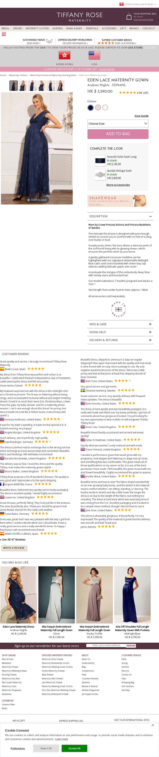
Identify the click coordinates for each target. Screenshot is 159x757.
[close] (152, 725)
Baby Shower (48, 674)
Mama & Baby (74, 28)
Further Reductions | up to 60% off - (79, 69)
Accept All (74, 748)
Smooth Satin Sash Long (122, 157)
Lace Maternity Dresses (52, 682)
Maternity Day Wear (11, 678)
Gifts (123, 28)
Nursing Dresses (9, 674)
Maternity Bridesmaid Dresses (55, 694)
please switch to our (119, 47)
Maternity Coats (9, 686)
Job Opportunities (90, 694)
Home (3, 75)
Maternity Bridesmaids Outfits (55, 663)
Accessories (109, 28)
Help (124, 678)
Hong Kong (64, 64)
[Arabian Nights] (90, 107)
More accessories (118, 185)
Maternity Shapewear (11, 690)
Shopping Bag (128, 682)
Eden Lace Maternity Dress (18, 626)
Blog (84, 667)
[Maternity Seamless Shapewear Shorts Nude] (117, 207)
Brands (134, 28)
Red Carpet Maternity (12, 682)
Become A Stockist (90, 686)
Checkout (148, 28)
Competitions (88, 670)
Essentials (92, 28)
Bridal (6, 28)
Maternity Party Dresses (52, 659)
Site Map (126, 690)
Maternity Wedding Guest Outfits (57, 667)
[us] (94, 60)
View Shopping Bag (143, 19)
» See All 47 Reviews (12, 539)
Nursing (58, 28)
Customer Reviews (90, 678)
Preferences (18, 748)
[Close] (150, 47)
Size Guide (142, 116)
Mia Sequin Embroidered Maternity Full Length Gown (57, 628)
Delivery (125, 667)
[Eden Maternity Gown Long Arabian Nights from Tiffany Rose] (13, 85)
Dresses (17, 28)
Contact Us (126, 674)
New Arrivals (7, 659)
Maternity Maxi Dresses (52, 678)
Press (84, 674)
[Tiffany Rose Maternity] (61, 23)
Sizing (124, 663)
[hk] (64, 60)
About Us (86, 659)
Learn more (61, 739)
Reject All (46, 748)
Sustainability (88, 663)
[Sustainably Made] (49, 42)
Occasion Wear (8, 704)
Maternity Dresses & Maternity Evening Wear (53, 75)
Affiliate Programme (90, 690)
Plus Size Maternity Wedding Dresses (58, 690)
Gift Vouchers (128, 686)
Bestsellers (6, 663)
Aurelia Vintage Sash (119, 170)
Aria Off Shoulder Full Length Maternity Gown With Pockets (132, 628)
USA (94, 64)
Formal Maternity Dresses (53, 670)
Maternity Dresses (10, 667)
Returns (125, 670)
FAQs (124, 659)
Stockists (86, 682)
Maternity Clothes (37, 28)
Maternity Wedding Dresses (14, 670)
